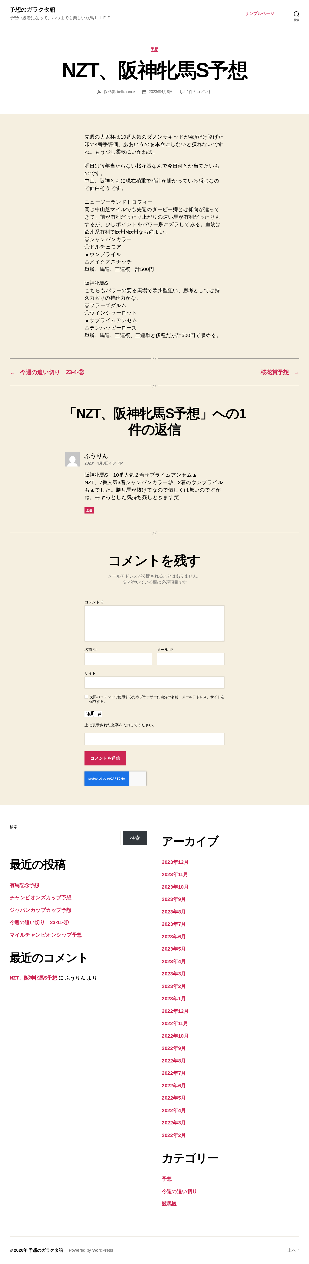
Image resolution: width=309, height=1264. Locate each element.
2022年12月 (175, 1011)
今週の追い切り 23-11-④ (39, 922)
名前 (90, 650)
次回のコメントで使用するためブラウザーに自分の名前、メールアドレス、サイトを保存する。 (157, 699)
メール (165, 650)
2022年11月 (175, 1023)
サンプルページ (259, 13)
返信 (89, 510)
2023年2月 (174, 986)
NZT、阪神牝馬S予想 (33, 977)
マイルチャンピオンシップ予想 (46, 935)
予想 (154, 49)
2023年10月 (175, 887)
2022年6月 (174, 1085)
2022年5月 (174, 1098)
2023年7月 (174, 924)
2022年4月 (174, 1110)
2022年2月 (174, 1135)
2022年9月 (174, 1048)
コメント (94, 602)
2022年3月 (174, 1122)
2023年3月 (174, 973)
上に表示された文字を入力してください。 (120, 725)
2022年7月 (174, 1073)
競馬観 (169, 1203)
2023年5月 (174, 949)
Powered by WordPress (91, 1250)
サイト (90, 673)
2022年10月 (175, 1036)
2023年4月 (174, 961)
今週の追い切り (179, 1191)
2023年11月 (175, 874)
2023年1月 (174, 998)
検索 (13, 827)
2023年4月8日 (161, 92)
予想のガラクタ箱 (32, 10)
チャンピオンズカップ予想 (40, 897)
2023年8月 (174, 911)
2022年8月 (174, 1060)
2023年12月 (175, 862)
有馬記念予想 (24, 885)
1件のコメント (199, 92)
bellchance (126, 92)
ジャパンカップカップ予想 (40, 910)
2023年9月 (174, 899)
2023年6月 (174, 936)
